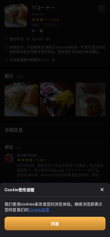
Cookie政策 (38, 209)
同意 (55, 223)
